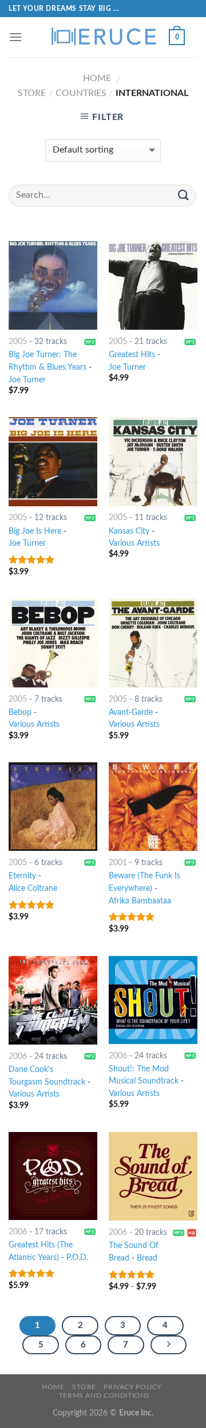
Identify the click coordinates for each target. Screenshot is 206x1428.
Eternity (22, 876)
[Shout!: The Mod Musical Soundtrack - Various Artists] (153, 1000)
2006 (18, 1057)
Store (32, 93)
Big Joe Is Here (35, 531)
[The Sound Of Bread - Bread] (153, 1176)
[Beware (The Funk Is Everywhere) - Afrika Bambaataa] (153, 806)
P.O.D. (77, 1258)
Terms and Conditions (104, 1395)
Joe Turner (27, 380)
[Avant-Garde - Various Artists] (153, 642)
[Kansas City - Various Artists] (153, 461)
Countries (81, 93)
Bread (147, 1258)
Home (97, 78)
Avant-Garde (131, 713)
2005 (18, 342)
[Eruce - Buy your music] (103, 37)
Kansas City (129, 531)
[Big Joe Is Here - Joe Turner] (53, 461)
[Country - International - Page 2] (168, 1345)
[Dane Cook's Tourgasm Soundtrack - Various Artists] (53, 1000)
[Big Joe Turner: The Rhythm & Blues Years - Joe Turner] (53, 285)
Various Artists (134, 543)
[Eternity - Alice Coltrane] (53, 806)
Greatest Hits (132, 355)
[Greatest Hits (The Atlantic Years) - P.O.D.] (53, 1176)
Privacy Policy (132, 1386)
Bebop (20, 713)
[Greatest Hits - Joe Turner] (153, 285)
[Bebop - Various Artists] (53, 642)
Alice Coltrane (33, 889)
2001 (118, 863)
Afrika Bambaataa (140, 901)
